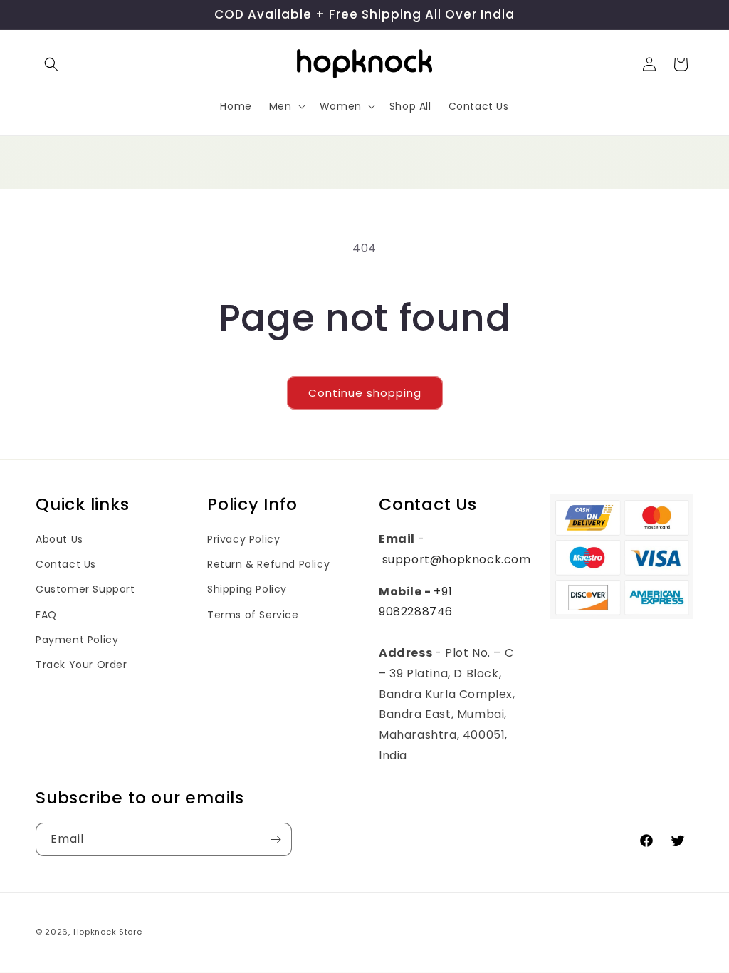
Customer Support (85, 589)
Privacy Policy (243, 539)
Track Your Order (81, 664)
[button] (51, 64)
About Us (59, 539)
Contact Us (66, 564)
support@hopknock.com (456, 559)
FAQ (46, 615)
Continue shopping (364, 392)
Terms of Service (253, 615)
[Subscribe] (275, 839)
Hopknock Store (107, 931)
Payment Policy (77, 640)
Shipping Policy (247, 589)
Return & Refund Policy (268, 564)
